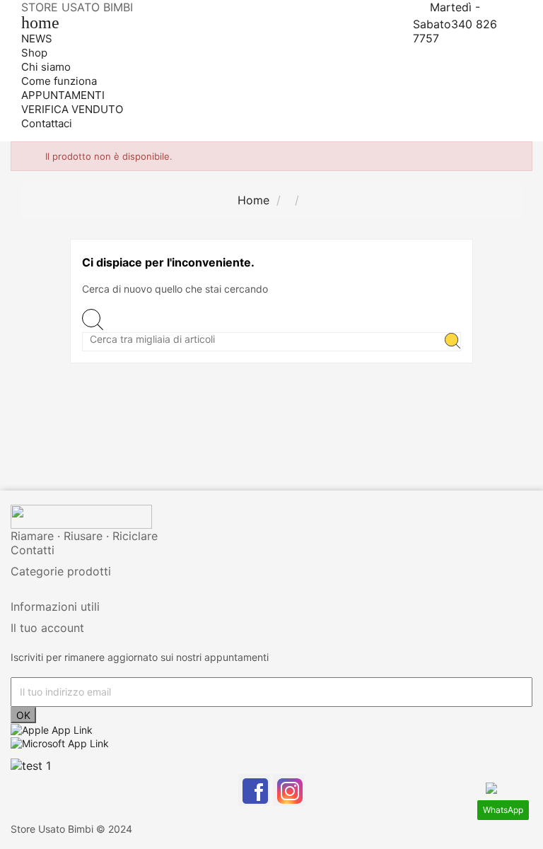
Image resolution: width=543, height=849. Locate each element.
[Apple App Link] (52, 729)
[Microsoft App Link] (60, 742)
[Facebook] (254, 790)
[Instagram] (289, 790)
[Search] (452, 342)
